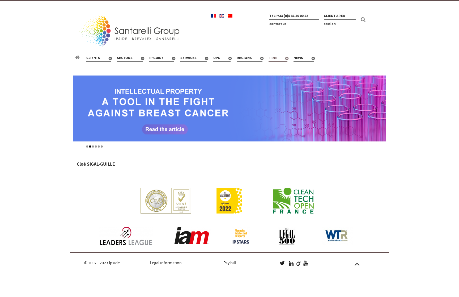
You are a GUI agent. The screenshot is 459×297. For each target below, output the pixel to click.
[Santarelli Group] (78, 58)
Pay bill (229, 263)
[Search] (364, 20)
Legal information (166, 263)
